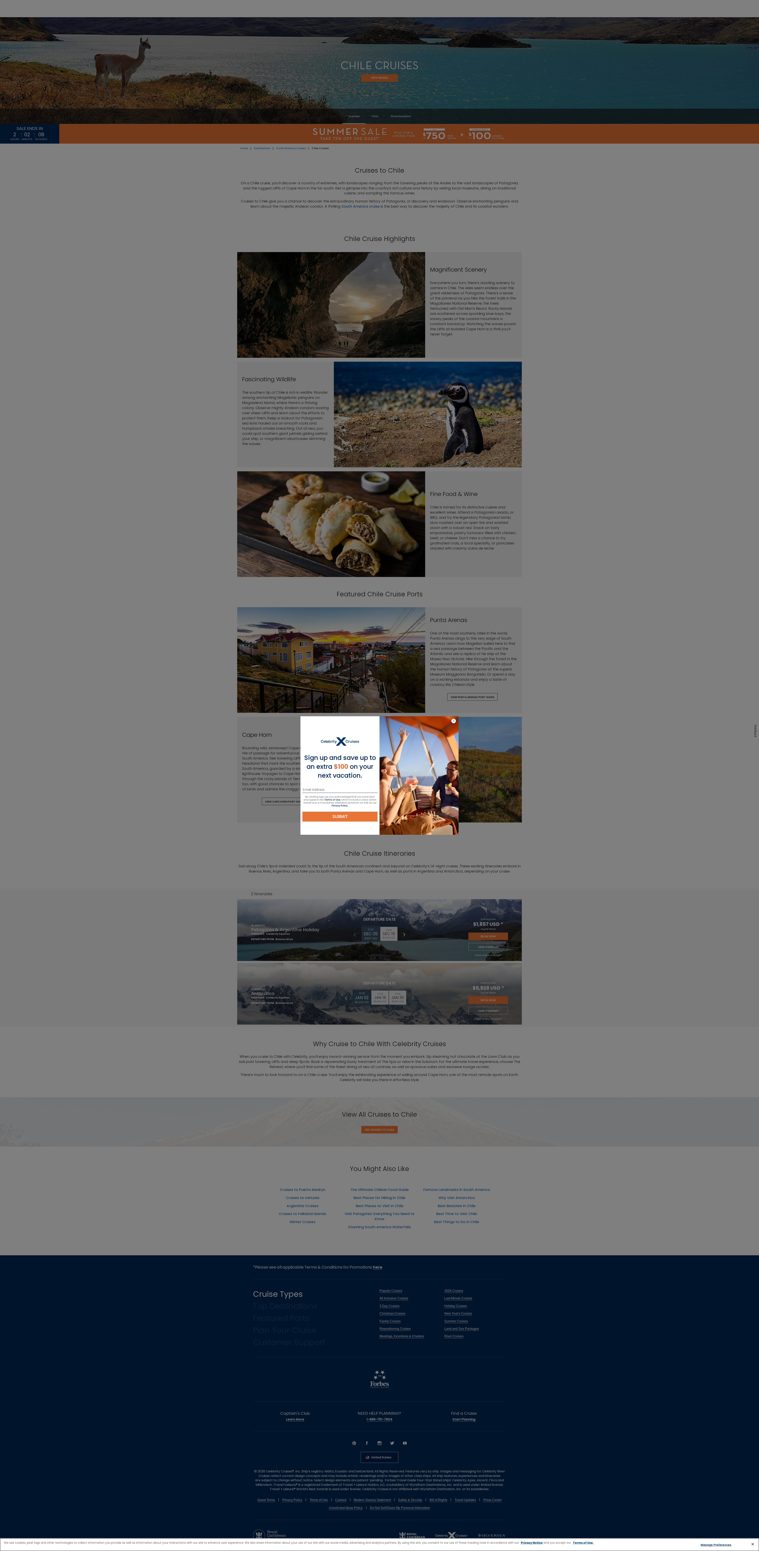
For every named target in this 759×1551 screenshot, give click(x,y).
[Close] (752, 1544)
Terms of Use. (583, 1543)
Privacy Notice (532, 1543)
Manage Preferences (716, 1545)
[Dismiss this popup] (453, 721)
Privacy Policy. (340, 805)
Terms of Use (332, 799)
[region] (379, 1544)
